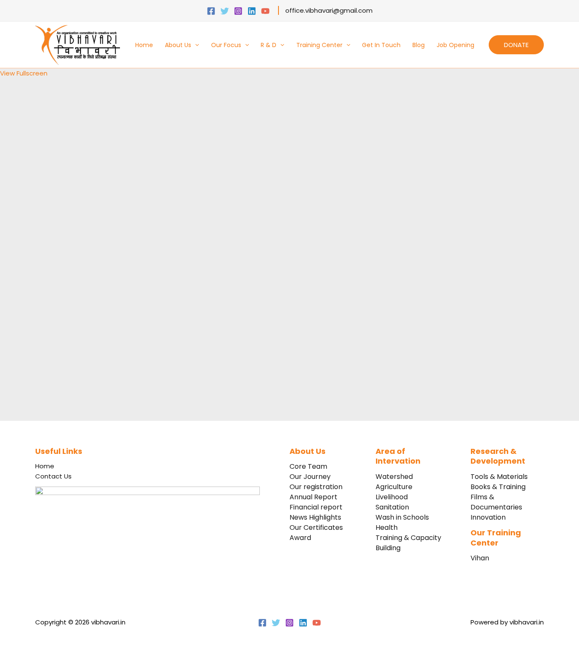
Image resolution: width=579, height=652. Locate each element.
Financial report (316, 507)
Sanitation (392, 507)
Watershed (394, 476)
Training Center (319, 45)
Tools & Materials (499, 476)
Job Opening (455, 45)
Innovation (488, 517)
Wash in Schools (402, 517)
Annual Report (313, 497)
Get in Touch (381, 45)
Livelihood (392, 497)
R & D (268, 45)
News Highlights (315, 517)
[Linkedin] (252, 11)
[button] (195, 45)
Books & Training (498, 487)
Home (144, 45)
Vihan (479, 558)
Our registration (316, 487)
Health (387, 527)
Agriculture (394, 487)
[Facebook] (211, 11)
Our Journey (310, 476)
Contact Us (53, 476)
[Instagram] (238, 11)
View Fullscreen (23, 73)
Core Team (308, 466)
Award (300, 538)
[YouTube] (265, 11)
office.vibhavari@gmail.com (329, 10)
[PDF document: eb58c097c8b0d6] (127, 248)
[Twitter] (224, 11)
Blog (418, 45)
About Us (178, 45)
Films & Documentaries (496, 502)
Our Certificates (316, 527)
